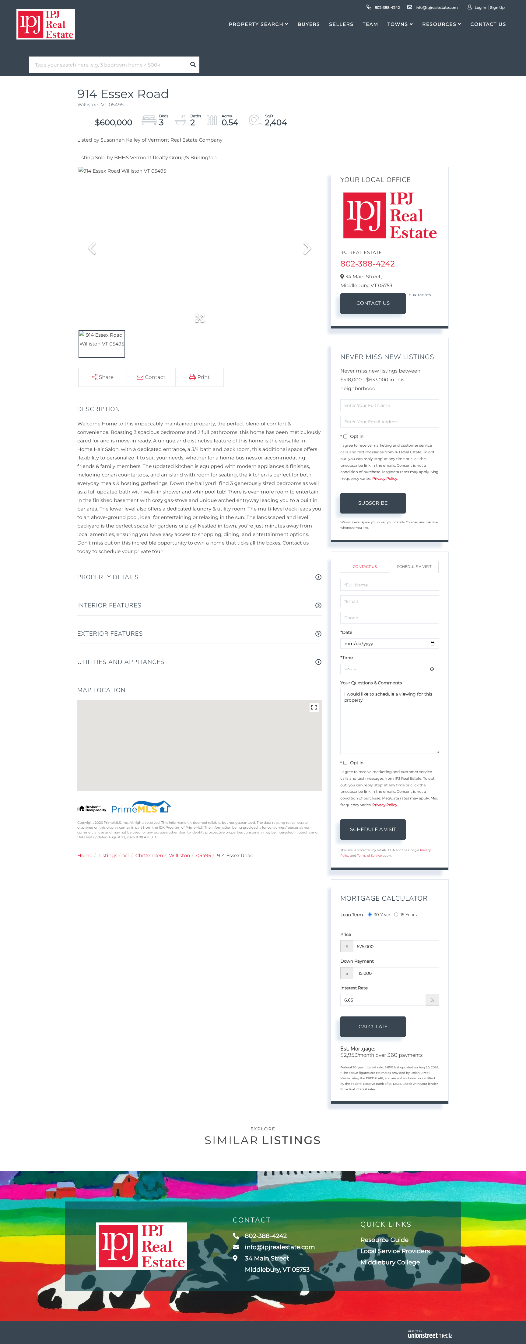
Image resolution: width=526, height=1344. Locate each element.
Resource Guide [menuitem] (384, 1240)
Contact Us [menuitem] (488, 24)
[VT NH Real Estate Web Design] (430, 1334)
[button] (193, 65)
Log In (480, 7)
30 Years (382, 914)
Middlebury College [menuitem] (390, 1262)
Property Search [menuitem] (256, 24)
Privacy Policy (384, 478)
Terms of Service (369, 856)
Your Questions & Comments (371, 683)
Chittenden (149, 856)
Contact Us (373, 303)
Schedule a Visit (414, 567)
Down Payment (357, 961)
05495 (203, 856)
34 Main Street (277, 1264)
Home (85, 856)
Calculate (373, 1026)
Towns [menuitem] (397, 24)
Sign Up (497, 7)
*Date (346, 632)
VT (126, 856)
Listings (107, 856)
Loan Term (351, 914)
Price (345, 934)
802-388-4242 (387, 7)
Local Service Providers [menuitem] (395, 1251)
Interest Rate (354, 988)
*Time (346, 657)
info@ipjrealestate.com (436, 7)
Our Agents (420, 295)
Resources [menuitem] (439, 24)
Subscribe (373, 503)
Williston (179, 856)
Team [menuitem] (370, 24)
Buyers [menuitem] (309, 24)
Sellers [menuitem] (341, 24)
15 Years (408, 914)
